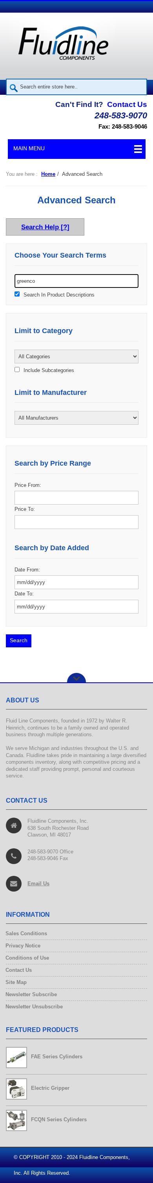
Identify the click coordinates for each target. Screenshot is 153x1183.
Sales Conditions (26, 933)
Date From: (27, 570)
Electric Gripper (50, 1088)
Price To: (25, 509)
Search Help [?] (45, 227)
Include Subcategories (49, 370)
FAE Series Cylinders (56, 1057)
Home (48, 174)
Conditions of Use (27, 958)
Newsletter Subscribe (31, 994)
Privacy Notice (23, 946)
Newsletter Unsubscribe (34, 1007)
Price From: (28, 485)
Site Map (16, 982)
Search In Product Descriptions (59, 295)
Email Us (38, 883)
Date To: (24, 594)
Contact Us (127, 104)
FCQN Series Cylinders (59, 1119)
